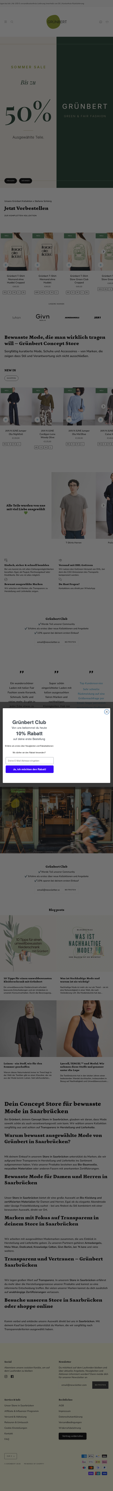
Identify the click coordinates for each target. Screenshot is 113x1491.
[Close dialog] (106, 711)
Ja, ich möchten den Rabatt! (29, 769)
